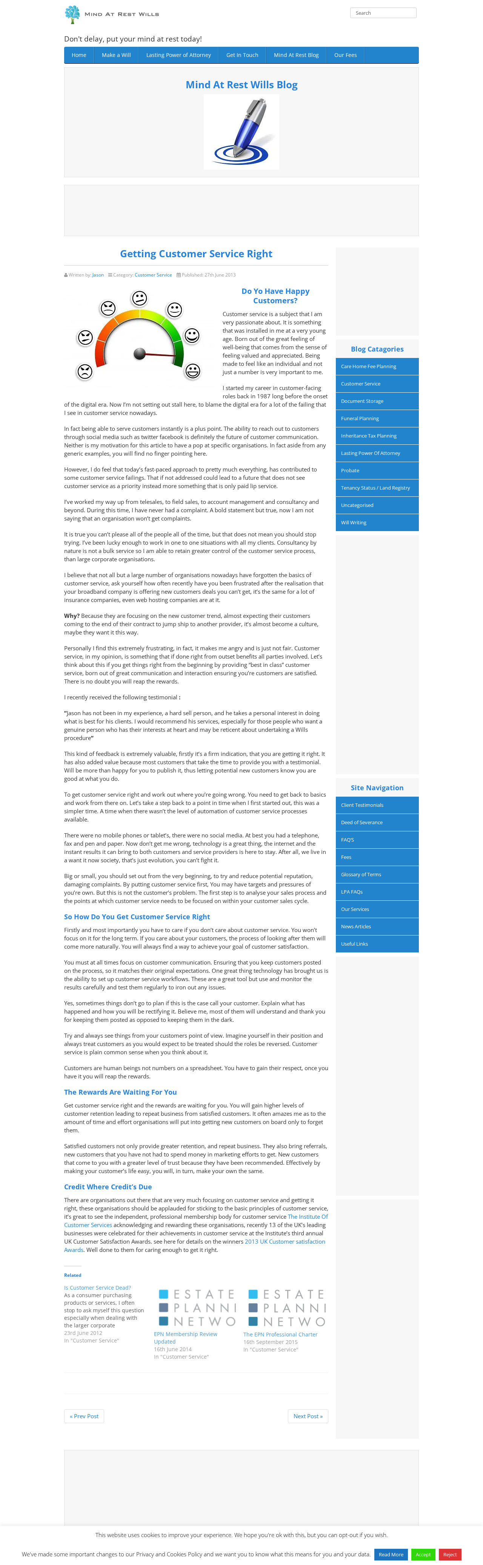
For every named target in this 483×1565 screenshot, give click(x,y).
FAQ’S (347, 839)
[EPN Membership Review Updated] (195, 1307)
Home (79, 54)
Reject (450, 1554)
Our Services (355, 909)
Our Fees (345, 54)
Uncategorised (357, 505)
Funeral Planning (360, 418)
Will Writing (353, 522)
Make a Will (116, 54)
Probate (350, 470)
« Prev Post (84, 1416)
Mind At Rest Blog (296, 54)
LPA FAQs (352, 891)
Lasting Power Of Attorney (370, 453)
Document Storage (362, 401)
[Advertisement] (241, 209)
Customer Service (153, 275)
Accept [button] (423, 1554)
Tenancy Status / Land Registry (375, 487)
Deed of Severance (362, 822)
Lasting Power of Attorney (178, 54)
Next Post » (308, 1416)
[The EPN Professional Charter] (284, 1307)
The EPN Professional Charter (280, 1334)
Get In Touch (242, 54)
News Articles (356, 926)
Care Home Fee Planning (368, 366)
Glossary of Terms (361, 874)
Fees (346, 857)
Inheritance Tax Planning (369, 435)
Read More (391, 1554)
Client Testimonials (362, 805)
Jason (98, 275)
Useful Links (354, 943)
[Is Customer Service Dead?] (109, 1314)
